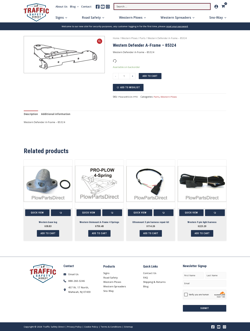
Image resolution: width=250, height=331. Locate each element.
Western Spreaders (114, 286)
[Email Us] (71, 274)
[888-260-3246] (74, 281)
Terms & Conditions (111, 326)
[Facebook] (97, 6)
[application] (77, 6)
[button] (99, 41)
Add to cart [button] (48, 233)
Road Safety (110, 277)
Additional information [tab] (55, 114)
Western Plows (129, 38)
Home (116, 38)
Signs (106, 273)
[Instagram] (108, 6)
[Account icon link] (216, 7)
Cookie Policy (91, 326)
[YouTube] (103, 6)
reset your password (177, 26)
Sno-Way (108, 291)
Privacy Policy (74, 326)
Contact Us (149, 273)
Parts (142, 38)
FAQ (145, 277)
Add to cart (150, 76)
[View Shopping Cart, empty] (223, 6)
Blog (146, 286)
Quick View (37, 212)
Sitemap (128, 326)
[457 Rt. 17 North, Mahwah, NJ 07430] (77, 289)
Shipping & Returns (154, 282)
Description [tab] (31, 114)
